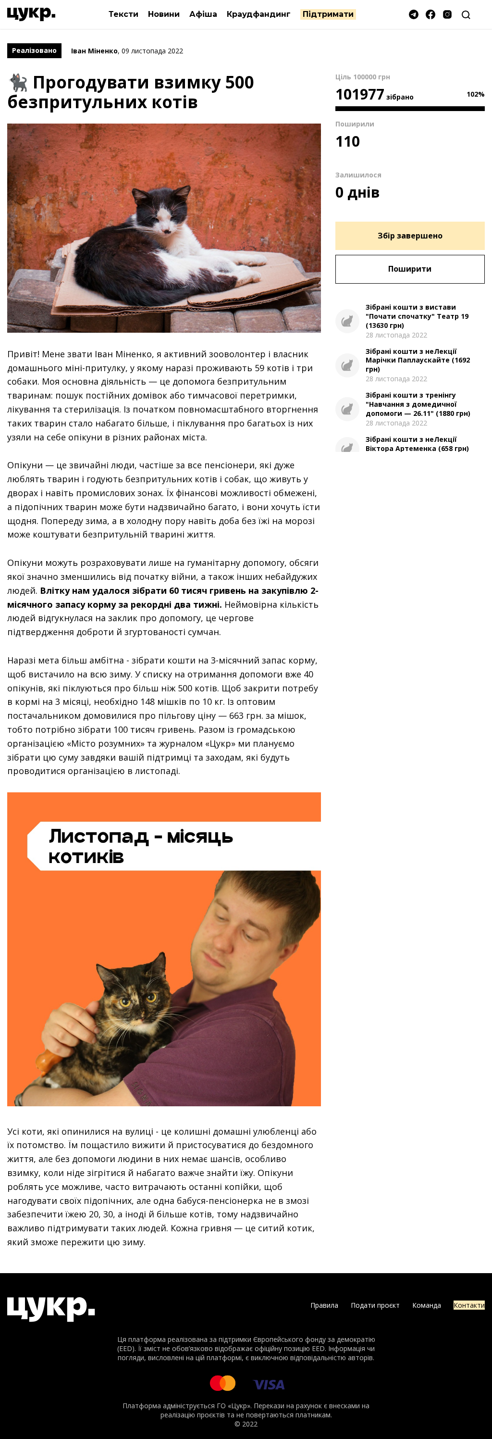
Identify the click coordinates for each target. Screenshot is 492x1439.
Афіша (203, 14)
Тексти (123, 14)
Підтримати (328, 14)
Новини (164, 14)
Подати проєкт (375, 1305)
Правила (324, 1305)
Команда (426, 1305)
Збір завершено (410, 235)
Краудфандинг (259, 14)
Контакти (469, 1305)
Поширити (409, 268)
